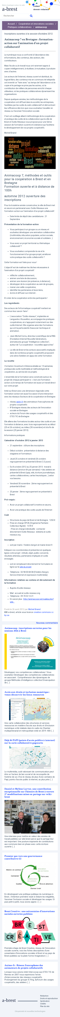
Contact (36, 6)
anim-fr (19, 402)
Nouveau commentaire (47, 623)
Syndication (45, 1001)
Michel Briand (34, 609)
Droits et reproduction (49, 998)
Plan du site (44, 1006)
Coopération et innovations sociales (36, 24)
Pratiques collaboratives (20, 27)
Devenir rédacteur (41, 9)
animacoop (41, 27)
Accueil (11, 24)
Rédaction (44, 996)
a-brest (9, 9)
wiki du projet (25, 567)
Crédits (43, 1004)
